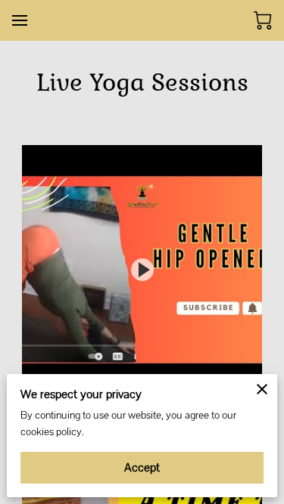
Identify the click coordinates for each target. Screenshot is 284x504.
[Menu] (19, 20)
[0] (263, 20)
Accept (142, 467)
